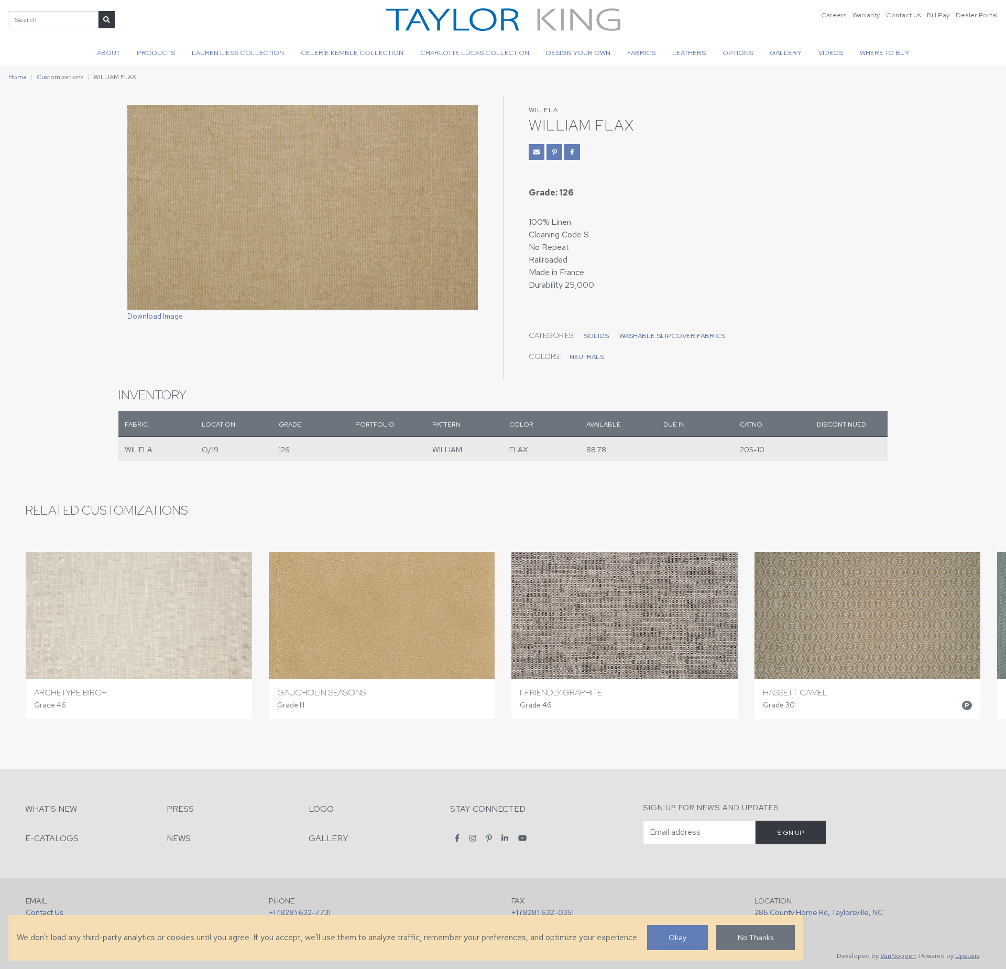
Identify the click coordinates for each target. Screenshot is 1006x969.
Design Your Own (578, 52)
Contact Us (903, 14)
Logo (321, 808)
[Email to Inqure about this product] (536, 152)
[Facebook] (457, 838)
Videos (830, 52)
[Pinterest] (489, 838)
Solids (596, 335)
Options (738, 52)
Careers (833, 14)
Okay (677, 937)
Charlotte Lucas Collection (474, 52)
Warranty (866, 14)
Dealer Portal (977, 14)
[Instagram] (472, 838)
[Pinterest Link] (554, 152)
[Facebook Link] (572, 152)
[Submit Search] (107, 19)
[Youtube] (522, 838)
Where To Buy (885, 52)
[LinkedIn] (504, 838)
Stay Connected (488, 808)
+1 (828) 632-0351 (542, 912)
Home (17, 77)
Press (180, 808)
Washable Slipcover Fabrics (672, 335)
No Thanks (755, 937)
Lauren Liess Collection (238, 52)
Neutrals (587, 356)
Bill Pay (938, 14)
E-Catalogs (52, 838)
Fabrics (641, 52)
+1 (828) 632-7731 (300, 912)
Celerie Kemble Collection (352, 52)
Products (156, 52)
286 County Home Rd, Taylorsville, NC (818, 912)
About (108, 52)
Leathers (689, 52)
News (179, 838)
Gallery (786, 52)
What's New (51, 808)
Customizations (60, 77)
